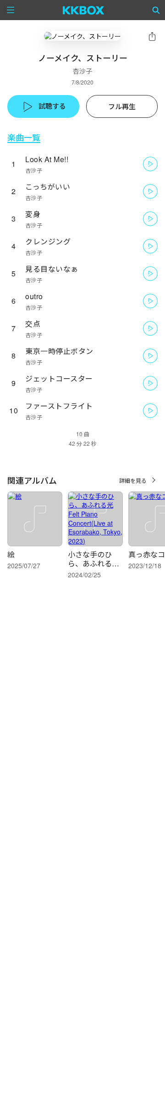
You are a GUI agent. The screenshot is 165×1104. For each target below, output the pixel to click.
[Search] (156, 10)
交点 (32, 323)
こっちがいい (47, 186)
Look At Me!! (46, 159)
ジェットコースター (59, 378)
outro (34, 296)
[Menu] (10, 10)
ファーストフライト (59, 406)
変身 (32, 214)
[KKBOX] (84, 10)
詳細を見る (133, 480)
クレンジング (48, 241)
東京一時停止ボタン (59, 351)
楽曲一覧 (23, 137)
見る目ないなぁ (51, 269)
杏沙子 (82, 70)
